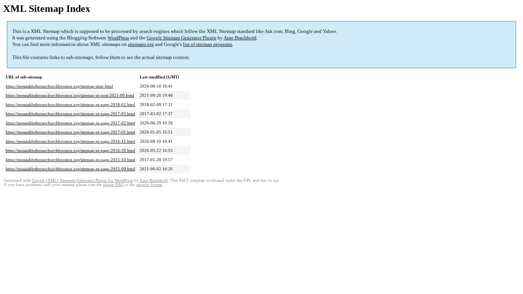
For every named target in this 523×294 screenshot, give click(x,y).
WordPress (118, 38)
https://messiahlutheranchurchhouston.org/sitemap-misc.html (59, 86)
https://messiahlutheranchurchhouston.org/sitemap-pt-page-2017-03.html (70, 113)
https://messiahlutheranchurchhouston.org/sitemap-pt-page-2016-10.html (70, 150)
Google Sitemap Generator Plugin (181, 38)
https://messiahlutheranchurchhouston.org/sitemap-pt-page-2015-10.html (70, 159)
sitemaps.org (141, 44)
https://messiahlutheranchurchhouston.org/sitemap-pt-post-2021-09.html (70, 95)
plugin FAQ (113, 185)
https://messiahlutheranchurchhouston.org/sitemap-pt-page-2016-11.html (70, 141)
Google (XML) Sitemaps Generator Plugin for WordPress (82, 180)
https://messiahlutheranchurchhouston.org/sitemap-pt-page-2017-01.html (70, 132)
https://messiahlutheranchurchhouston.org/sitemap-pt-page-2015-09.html (70, 169)
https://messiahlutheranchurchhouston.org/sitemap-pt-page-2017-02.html (70, 123)
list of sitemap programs (207, 44)
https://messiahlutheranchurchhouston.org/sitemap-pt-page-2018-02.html (70, 104)
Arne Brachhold (240, 38)
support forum (149, 185)
